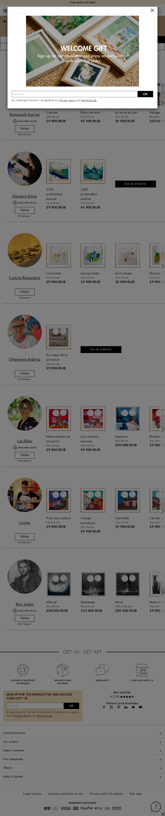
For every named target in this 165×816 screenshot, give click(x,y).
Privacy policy (68, 100)
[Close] (152, 10)
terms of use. (89, 100)
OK (145, 94)
